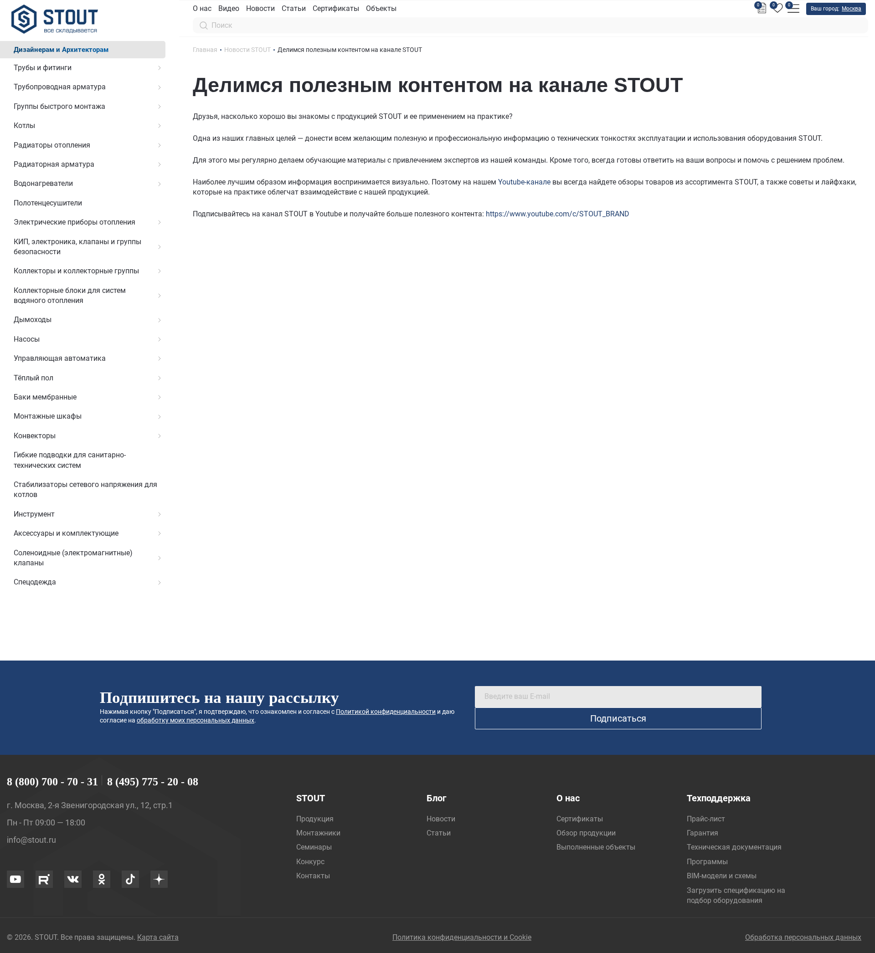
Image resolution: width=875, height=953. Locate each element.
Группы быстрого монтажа (59, 106)
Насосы (27, 339)
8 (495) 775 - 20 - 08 (152, 782)
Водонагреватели (43, 183)
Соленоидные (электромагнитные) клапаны (73, 557)
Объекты (381, 8)
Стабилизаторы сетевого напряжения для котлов (85, 489)
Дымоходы (32, 319)
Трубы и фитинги (43, 67)
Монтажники (318, 833)
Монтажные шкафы (48, 416)
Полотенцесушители (48, 203)
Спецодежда (35, 582)
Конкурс (310, 861)
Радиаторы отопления (52, 145)
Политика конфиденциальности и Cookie (461, 937)
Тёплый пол (33, 378)
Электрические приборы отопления (74, 222)
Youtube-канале (524, 182)
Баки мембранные (45, 397)
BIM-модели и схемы (722, 875)
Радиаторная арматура (54, 164)
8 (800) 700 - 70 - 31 (52, 782)
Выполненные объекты (595, 847)
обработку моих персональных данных (195, 720)
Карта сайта (158, 937)
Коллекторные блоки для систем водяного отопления (70, 295)
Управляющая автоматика (60, 358)
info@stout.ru (31, 840)
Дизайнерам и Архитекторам (61, 50)
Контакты (313, 875)
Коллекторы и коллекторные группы (76, 270)
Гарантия (702, 833)
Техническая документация (734, 847)
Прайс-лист (706, 819)
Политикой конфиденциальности (386, 711)
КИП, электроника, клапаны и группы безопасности (77, 246)
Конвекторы (35, 435)
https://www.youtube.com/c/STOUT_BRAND (557, 214)
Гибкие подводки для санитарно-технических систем (70, 460)
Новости (260, 8)
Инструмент (34, 514)
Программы (707, 861)
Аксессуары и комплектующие (66, 533)
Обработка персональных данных (803, 937)
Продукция (315, 819)
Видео (228, 8)
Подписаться (618, 718)
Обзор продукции (586, 833)
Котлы (24, 125)
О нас (202, 8)
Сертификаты (336, 8)
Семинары (314, 847)
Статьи (294, 8)
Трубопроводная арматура (60, 86)
